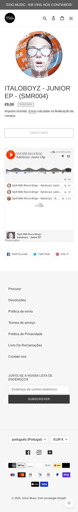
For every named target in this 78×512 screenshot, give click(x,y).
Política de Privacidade (25, 334)
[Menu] (71, 18)
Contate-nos (17, 356)
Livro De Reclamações (25, 345)
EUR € (58, 439)
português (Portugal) (27, 439)
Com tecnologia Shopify (52, 498)
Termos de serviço (21, 322)
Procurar (14, 289)
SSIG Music (30, 498)
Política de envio (20, 311)
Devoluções (17, 300)
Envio (32, 111)
